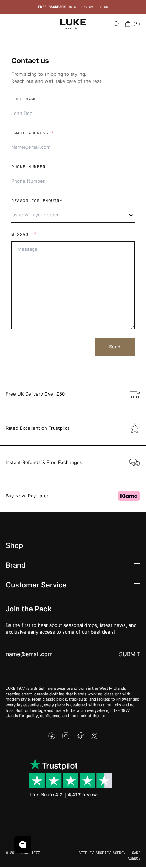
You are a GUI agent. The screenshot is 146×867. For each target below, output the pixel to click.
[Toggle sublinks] (137, 545)
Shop (14, 545)
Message (24, 234)
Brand (16, 565)
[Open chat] (22, 844)
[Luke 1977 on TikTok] (80, 736)
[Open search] (116, 24)
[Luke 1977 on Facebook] (51, 736)
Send (114, 346)
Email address (32, 133)
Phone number (28, 167)
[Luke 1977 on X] (94, 736)
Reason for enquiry (36, 200)
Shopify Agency (110, 852)
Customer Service (36, 585)
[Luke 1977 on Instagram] (66, 736)
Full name (24, 99)
